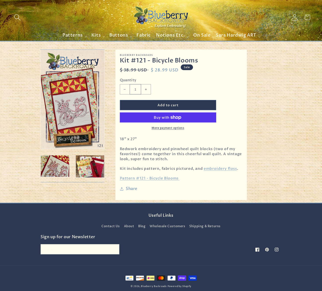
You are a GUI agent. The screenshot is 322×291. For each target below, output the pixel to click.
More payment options (168, 128)
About (129, 226)
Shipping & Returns (205, 226)
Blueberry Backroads (153, 286)
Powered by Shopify (180, 286)
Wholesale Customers (167, 226)
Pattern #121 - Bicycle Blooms (150, 178)
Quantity (128, 80)
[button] (17, 17)
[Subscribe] (114, 249)
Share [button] (131, 188)
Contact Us (110, 226)
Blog (141, 226)
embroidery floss (220, 168)
